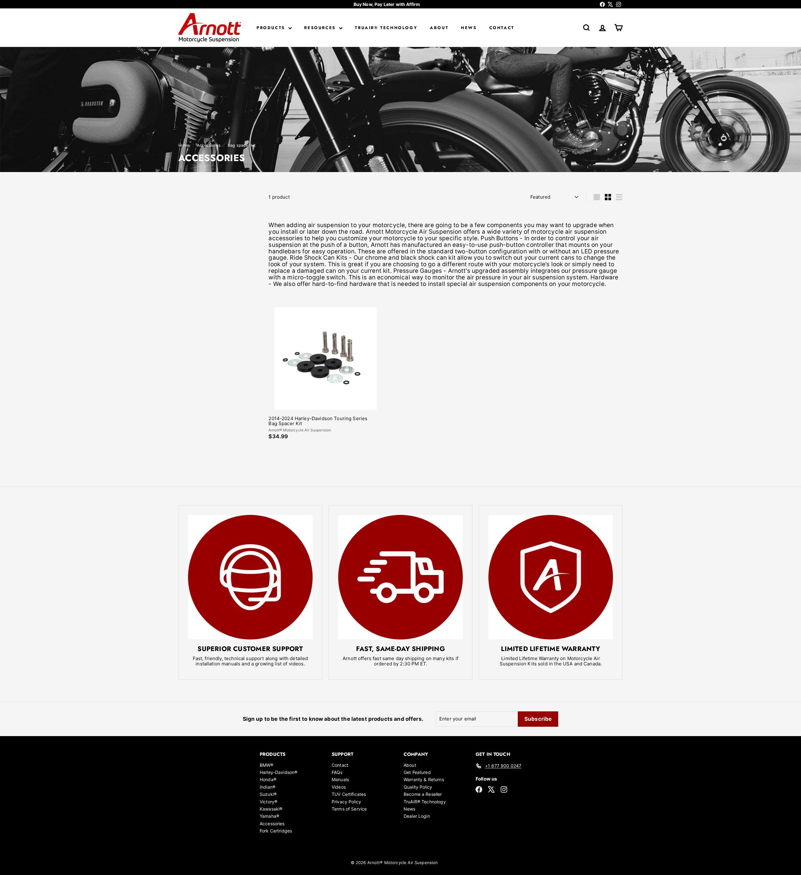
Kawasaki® (271, 808)
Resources (321, 28)
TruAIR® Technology (386, 28)
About (439, 28)
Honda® (268, 779)
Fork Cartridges (276, 830)
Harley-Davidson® (278, 772)
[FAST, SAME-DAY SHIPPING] (400, 577)
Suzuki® (268, 794)
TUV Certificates (349, 794)
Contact (501, 28)
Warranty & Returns (424, 779)
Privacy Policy (346, 801)
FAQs (337, 772)
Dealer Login (417, 816)
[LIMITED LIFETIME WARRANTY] (550, 577)
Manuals (340, 779)
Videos (339, 787)
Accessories (209, 145)
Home (184, 145)
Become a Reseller (423, 794)
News (469, 28)
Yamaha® (269, 816)
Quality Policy (418, 787)
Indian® (267, 787)
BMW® (266, 765)
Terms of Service (349, 808)
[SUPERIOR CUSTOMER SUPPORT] (250, 577)
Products (272, 28)
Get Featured (417, 772)
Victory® (268, 801)
